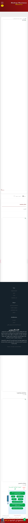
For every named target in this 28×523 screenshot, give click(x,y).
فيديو (14, 293)
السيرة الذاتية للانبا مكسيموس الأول (14, 324)
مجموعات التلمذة (14, 307)
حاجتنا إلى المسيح (22, 483)
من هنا (7, 520)
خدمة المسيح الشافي (14, 305)
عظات (21, 517)
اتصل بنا (14, 320)
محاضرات (17, 517)
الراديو (14, 322)
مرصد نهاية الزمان (14, 310)
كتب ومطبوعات (14, 297)
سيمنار (14, 312)
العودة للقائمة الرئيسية (15, 487)
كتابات (14, 295)
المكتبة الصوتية (14, 290)
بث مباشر (11, 517)
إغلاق (24, 487)
